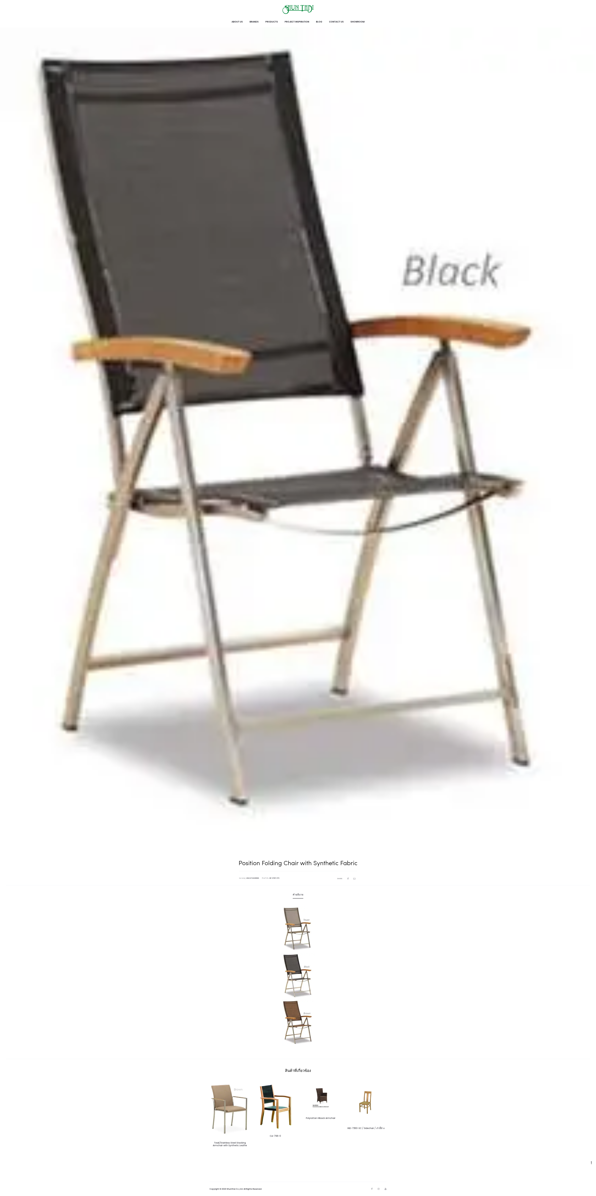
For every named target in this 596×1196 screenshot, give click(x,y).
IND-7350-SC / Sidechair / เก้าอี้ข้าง (366, 1128)
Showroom (357, 21)
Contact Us (336, 21)
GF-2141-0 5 (274, 878)
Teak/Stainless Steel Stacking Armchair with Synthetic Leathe (230, 1144)
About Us (237, 21)
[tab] (298, 895)
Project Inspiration (297, 21)
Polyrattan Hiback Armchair (320, 1118)
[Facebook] (371, 1189)
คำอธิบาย (298, 894)
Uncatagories (252, 878)
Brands (254, 21)
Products (271, 21)
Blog (319, 21)
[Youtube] (385, 1189)
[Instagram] (378, 1189)
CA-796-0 (275, 1135)
